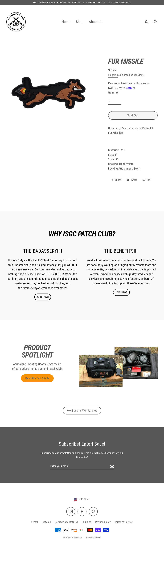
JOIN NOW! (43, 296)
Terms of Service (124, 522)
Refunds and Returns (66, 522)
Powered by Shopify (93, 538)
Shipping (113, 75)
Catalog (46, 522)
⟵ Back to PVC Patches (82, 410)
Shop (79, 22)
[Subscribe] (111, 466)
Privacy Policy (103, 522)
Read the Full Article (37, 378)
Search (35, 522)
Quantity (113, 92)
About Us (95, 22)
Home (66, 22)
